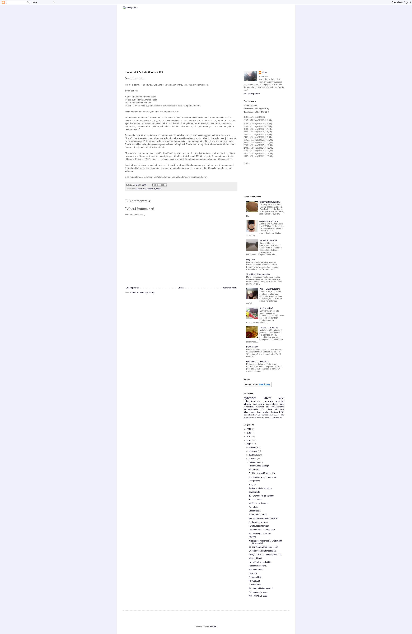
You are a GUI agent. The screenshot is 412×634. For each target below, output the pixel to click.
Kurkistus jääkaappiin (268, 327)
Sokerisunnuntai (256, 570)
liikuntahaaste (250, 412)
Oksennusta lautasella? (269, 202)
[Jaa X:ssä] (159, 185)
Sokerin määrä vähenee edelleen (263, 547)
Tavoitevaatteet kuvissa (259, 526)
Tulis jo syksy (254, 481)
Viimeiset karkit (255, 558)
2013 (249, 444)
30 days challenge (273, 409)
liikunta (247, 404)
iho (251, 415)
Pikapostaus (254, 469)
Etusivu (181, 288)
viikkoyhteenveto (251, 409)
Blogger (213, 626)
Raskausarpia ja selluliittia (260, 488)
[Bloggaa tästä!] (156, 185)
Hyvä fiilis (253, 573)
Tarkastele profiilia (252, 94)
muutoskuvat (258, 404)
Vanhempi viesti (229, 288)
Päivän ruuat (254, 581)
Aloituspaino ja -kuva (268, 221)
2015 (249, 436)
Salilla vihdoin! (255, 499)
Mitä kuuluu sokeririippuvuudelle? (263, 518)
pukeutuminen (251, 418)
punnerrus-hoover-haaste (266, 418)
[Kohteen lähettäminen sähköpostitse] (153, 185)
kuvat (267, 398)
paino (281, 398)
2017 (249, 429)
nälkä (282, 415)
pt (244, 418)
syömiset (157, 189)
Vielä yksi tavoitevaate (258, 503)
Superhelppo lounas (258, 515)
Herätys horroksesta (268, 240)
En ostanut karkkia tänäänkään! (262, 551)
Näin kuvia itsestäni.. (258, 566)
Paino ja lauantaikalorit (269, 289)
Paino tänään (252, 347)
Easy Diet (257, 415)
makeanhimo (148, 189)
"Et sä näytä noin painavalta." (261, 496)
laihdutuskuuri (274, 415)
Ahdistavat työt (255, 577)
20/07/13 (252, 537)
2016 (249, 433)
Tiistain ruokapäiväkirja (259, 466)
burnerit (247, 415)
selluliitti (279, 418)
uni (267, 407)
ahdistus (139, 189)
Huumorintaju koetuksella (257, 361)
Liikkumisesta (255, 511)
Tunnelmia (253, 507)
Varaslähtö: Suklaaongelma (258, 274)
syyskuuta (253, 455)
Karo (264, 72)
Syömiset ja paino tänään (260, 533)
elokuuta (253, 459)
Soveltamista (254, 492)
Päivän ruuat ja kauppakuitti (261, 588)
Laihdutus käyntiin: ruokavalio (262, 530)
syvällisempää (278, 407)
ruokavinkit (248, 407)
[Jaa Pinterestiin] (165, 185)
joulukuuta (254, 447)
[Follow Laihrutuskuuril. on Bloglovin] (258, 386)
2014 (249, 440)
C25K (281, 412)
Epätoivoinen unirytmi (258, 522)
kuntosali (260, 407)
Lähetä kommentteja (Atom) (142, 292)
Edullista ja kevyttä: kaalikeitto (262, 473)
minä (282, 404)
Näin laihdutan (255, 585)
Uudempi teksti (132, 288)
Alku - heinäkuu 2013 (258, 596)
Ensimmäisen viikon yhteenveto (262, 477)
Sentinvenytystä (266, 308)
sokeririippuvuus (252, 401)
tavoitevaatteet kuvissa (267, 412)
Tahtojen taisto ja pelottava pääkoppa (265, 554)
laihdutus (268, 401)
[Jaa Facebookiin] (162, 185)
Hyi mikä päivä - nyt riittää (260, 562)
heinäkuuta (254, 462)
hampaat (265, 415)
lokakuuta (253, 451)
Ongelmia (250, 260)
